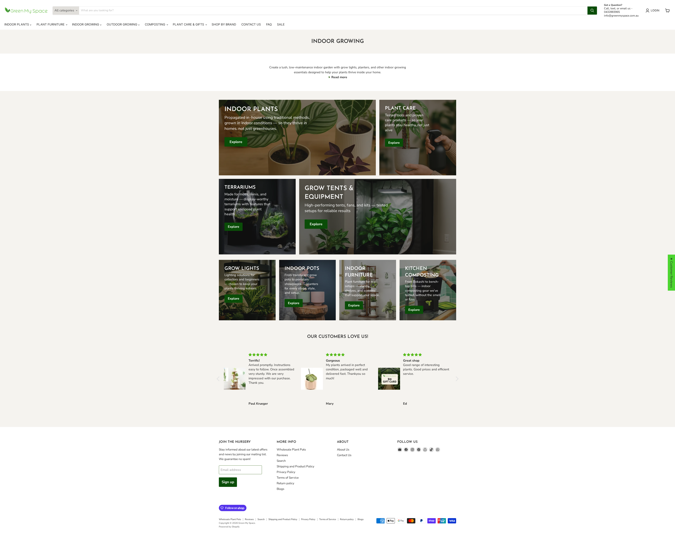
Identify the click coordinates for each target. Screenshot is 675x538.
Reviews (282, 455)
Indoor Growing (86, 24)
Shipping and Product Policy (295, 466)
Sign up (228, 482)
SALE (281, 24)
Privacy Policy (286, 472)
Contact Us (251, 24)
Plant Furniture (51, 24)
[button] (218, 378)
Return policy (285, 483)
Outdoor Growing (122, 24)
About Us (343, 450)
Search (281, 461)
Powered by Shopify (229, 526)
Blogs (280, 489)
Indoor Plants (17, 24)
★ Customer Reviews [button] (671, 272)
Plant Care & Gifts (189, 24)
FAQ (269, 24)
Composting (155, 24)
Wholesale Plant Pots (291, 450)
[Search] (592, 11)
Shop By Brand (224, 24)
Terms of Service (288, 478)
